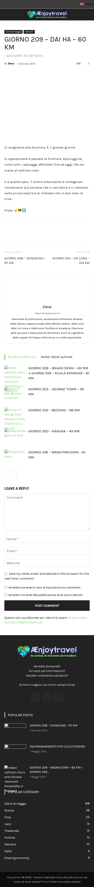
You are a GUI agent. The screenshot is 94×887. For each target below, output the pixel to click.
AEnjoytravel (14, 877)
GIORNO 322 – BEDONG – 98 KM (54, 410)
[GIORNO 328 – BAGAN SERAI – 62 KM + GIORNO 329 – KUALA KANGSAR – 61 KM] (15, 379)
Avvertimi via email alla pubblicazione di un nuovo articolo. (46, 595)
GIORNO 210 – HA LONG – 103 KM (71, 260)
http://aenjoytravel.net (47, 313)
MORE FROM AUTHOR (56, 357)
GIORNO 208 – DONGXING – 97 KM (25, 260)
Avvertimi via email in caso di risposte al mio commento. (45, 587)
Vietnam (29, 31)
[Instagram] (47, 697)
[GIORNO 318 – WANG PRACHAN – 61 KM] (15, 457)
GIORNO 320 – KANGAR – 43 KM (54, 431)
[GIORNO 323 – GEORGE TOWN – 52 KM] (15, 394)
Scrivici (46, 881)
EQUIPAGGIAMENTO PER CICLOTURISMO (57, 746)
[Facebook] (35, 697)
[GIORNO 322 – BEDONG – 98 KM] (15, 419)
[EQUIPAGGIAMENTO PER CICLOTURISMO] (15, 752)
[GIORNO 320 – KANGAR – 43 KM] (15, 436)
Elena (11, 63)
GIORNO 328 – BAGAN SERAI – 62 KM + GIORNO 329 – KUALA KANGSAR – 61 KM (58, 373)
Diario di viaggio (13, 31)
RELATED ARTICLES (22, 357)
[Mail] (58, 697)
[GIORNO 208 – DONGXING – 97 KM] (15, 731)
